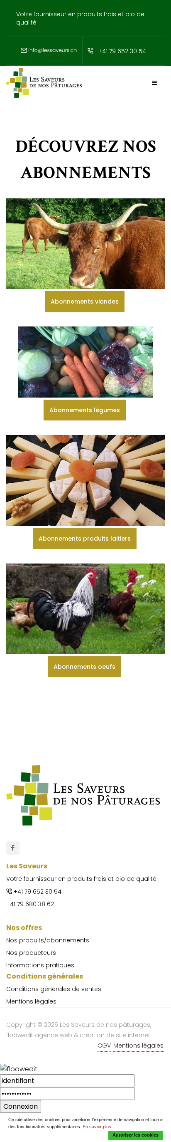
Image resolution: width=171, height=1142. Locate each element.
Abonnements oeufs (84, 666)
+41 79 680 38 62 (30, 904)
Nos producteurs (31, 953)
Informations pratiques (40, 965)
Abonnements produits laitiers (85, 538)
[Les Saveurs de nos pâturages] (13, 848)
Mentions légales (31, 1001)
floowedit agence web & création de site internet (78, 1035)
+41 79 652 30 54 (122, 51)
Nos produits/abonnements (47, 940)
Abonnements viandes (85, 301)
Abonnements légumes (84, 410)
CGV (104, 1045)
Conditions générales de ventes (53, 989)
